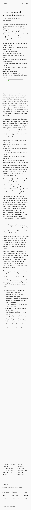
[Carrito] (27, 3)
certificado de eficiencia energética (13, 242)
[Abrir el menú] (18, 3)
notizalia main (16, 18)
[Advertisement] (15, 393)
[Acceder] (22, 3)
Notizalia (4, 3)
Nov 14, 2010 (5, 18)
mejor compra (7, 20)
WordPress (12, 506)
